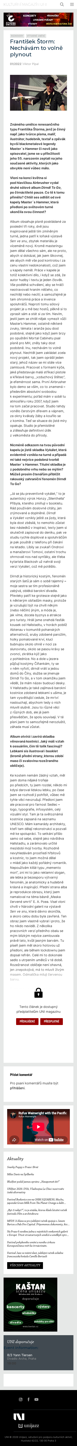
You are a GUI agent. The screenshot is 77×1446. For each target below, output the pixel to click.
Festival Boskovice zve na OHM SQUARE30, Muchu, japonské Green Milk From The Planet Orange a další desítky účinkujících (35, 1201)
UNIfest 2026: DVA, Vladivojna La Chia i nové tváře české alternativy (35, 1191)
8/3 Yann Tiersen (19, 1355)
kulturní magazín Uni (25, 4)
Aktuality (15, 1159)
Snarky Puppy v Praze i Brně (22, 1167)
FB (28, 1399)
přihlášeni (17, 1088)
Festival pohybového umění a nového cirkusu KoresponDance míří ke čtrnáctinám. (31, 1244)
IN (20, 1399)
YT (36, 1399)
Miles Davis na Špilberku (20, 1174)
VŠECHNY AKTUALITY (25, 1265)
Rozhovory (17, 36)
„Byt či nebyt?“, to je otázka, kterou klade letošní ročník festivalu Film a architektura (37, 1212)
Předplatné (51, 1021)
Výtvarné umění (36, 36)
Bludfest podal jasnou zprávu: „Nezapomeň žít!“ (33, 1181)
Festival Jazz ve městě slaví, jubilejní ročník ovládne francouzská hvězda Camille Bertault (35, 1255)
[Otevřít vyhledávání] (62, 4)
